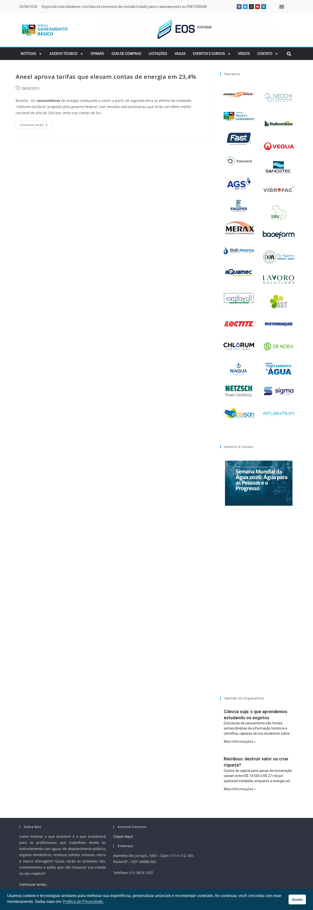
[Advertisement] (258, 607)
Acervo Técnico (63, 54)
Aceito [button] (297, 899)
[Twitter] (245, 6)
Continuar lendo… (34, 884)
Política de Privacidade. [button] (83, 901)
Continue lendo (36, 124)
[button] (282, 7)
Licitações (158, 54)
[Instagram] (251, 6)
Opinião (97, 54)
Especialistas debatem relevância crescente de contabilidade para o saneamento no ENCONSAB (124, 6)
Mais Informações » (240, 741)
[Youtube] (257, 6)
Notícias (28, 54)
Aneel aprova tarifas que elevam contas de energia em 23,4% (106, 76)
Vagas (180, 54)
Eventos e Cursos (209, 54)
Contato (264, 54)
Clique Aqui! (123, 836)
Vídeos (244, 54)
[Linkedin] (263, 6)
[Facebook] (239, 6)
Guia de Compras (126, 54)
